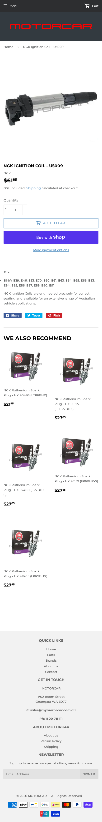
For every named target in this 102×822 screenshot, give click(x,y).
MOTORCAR (37, 796)
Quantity (11, 200)
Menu (14, 6)
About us (51, 666)
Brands (51, 660)
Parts (51, 655)
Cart (94, 6)
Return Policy (51, 741)
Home (8, 47)
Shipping (33, 188)
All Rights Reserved (66, 796)
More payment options (51, 250)
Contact (51, 672)
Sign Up (89, 774)
